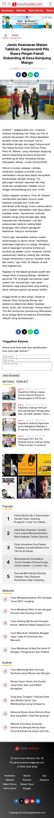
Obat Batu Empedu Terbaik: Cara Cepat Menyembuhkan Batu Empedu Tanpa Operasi (31, 533)
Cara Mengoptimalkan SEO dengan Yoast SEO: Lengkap (31, 599)
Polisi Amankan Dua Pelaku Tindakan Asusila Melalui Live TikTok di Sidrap (31, 548)
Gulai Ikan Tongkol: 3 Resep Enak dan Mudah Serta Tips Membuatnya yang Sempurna (29, 700)
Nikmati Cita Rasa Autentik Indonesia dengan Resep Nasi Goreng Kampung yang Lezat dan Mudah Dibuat (30, 727)
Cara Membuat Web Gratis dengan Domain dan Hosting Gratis (30, 611)
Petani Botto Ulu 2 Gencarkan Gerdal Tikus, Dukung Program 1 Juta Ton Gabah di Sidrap (31, 519)
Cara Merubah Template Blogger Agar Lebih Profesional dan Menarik (29, 636)
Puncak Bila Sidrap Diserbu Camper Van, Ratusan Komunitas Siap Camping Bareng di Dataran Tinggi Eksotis (30, 577)
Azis (16, 68)
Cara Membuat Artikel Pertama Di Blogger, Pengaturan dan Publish (30, 650)
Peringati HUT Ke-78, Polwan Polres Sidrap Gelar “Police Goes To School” (34, 442)
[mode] (9, 3)
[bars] (49, 3)
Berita (15, 35)
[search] (4, 3)
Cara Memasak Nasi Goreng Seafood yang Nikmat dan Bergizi (30, 671)
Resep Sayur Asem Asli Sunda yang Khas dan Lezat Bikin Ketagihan (28, 685)
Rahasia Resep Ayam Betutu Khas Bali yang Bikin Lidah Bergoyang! (30, 714)
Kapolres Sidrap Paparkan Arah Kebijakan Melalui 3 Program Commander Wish (34, 426)
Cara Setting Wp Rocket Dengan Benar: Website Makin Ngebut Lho (30, 623)
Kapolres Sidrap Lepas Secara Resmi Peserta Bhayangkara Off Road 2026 (31, 395)
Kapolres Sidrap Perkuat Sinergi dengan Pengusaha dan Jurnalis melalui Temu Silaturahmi (34, 410)
